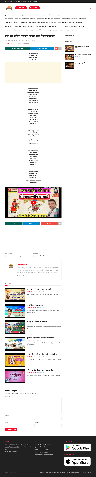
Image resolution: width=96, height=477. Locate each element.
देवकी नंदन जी (65, 22)
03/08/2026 (19, 43)
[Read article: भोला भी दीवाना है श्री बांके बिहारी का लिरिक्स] (69, 48)
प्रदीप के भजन (55, 26)
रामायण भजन (46, 30)
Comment (8, 396)
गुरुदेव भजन (59, 15)
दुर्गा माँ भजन (25, 1)
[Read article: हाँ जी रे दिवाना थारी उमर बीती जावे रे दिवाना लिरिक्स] (15, 360)
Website (36, 422)
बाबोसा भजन (79, 15)
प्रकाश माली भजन (8, 22)
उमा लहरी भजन (57, 18)
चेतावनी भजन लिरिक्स (29, 30)
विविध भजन (21, 30)
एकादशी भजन (14, 30)
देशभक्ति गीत (67, 26)
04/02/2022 (40, 372)
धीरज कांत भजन (49, 22)
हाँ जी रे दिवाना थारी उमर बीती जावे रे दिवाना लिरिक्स (42, 354)
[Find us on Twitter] (86, 472)
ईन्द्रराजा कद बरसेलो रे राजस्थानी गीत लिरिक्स (40, 337)
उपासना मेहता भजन (41, 22)
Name (7, 415)
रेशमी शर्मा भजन (74, 18)
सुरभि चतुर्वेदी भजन (22, 26)
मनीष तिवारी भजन (24, 22)
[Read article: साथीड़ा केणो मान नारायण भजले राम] (15, 327)
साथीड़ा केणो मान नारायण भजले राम (37, 321)
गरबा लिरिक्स (61, 30)
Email (7, 422)
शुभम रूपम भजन (31, 26)
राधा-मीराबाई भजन (44, 15)
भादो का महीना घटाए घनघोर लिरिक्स (41, 452)
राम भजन (10, 1)
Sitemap (59, 472)
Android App (21, 7)
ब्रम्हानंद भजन (48, 26)
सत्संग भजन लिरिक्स (38, 30)
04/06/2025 (40, 291)
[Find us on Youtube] (88, 472)
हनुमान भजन (20, 1)
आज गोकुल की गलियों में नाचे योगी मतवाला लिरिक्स (43, 454)
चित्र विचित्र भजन (49, 18)
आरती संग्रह (67, 30)
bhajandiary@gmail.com (11, 451)
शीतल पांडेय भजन (32, 22)
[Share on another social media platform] (60, 48)
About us (41, 472)
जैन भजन (61, 26)
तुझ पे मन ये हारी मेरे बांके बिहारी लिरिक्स (83, 54)
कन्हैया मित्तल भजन (82, 18)
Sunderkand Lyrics (75, 472)
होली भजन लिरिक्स (53, 30)
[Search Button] (90, 8)
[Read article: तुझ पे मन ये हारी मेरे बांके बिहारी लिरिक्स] (69, 57)
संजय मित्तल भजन (25, 18)
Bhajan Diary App (66, 472)
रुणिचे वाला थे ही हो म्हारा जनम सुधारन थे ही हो (40, 370)
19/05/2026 (40, 323)
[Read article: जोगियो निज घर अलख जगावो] (15, 311)
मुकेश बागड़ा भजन (40, 18)
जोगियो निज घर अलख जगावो (35, 305)
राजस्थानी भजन (81, 26)
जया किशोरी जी (79, 22)
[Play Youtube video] (33, 203)
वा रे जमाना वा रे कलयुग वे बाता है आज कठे (39, 289)
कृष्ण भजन (7, 1)
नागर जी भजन (71, 22)
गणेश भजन (29, 1)
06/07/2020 (40, 340)
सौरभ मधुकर (15, 26)
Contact (54, 472)
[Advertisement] (33, 72)
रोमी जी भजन (32, 18)
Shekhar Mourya (10, 43)
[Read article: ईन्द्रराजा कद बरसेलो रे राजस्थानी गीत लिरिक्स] (15, 344)
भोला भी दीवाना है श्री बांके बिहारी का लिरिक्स (82, 47)
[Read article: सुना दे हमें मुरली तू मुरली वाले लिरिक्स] (69, 65)
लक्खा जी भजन (17, 18)
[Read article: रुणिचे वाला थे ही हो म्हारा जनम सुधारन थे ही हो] (15, 376)
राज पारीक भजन (8, 26)
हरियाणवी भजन (74, 26)
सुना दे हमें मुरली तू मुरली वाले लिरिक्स (82, 63)
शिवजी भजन (15, 1)
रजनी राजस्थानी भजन (66, 18)
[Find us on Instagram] (83, 472)
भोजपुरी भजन (7, 30)
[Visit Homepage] (9, 7)
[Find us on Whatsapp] (90, 472)
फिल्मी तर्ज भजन (34, 1)
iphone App (34, 7)
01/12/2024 (40, 307)
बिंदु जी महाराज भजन (40, 26)
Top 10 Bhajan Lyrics (69, 15)
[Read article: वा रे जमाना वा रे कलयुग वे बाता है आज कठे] (15, 295)
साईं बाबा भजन (74, 30)
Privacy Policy (48, 472)
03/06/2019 (40, 356)
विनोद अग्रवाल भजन (9, 18)
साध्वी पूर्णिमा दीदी (57, 22)
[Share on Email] (56, 48)
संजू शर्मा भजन (16, 22)
